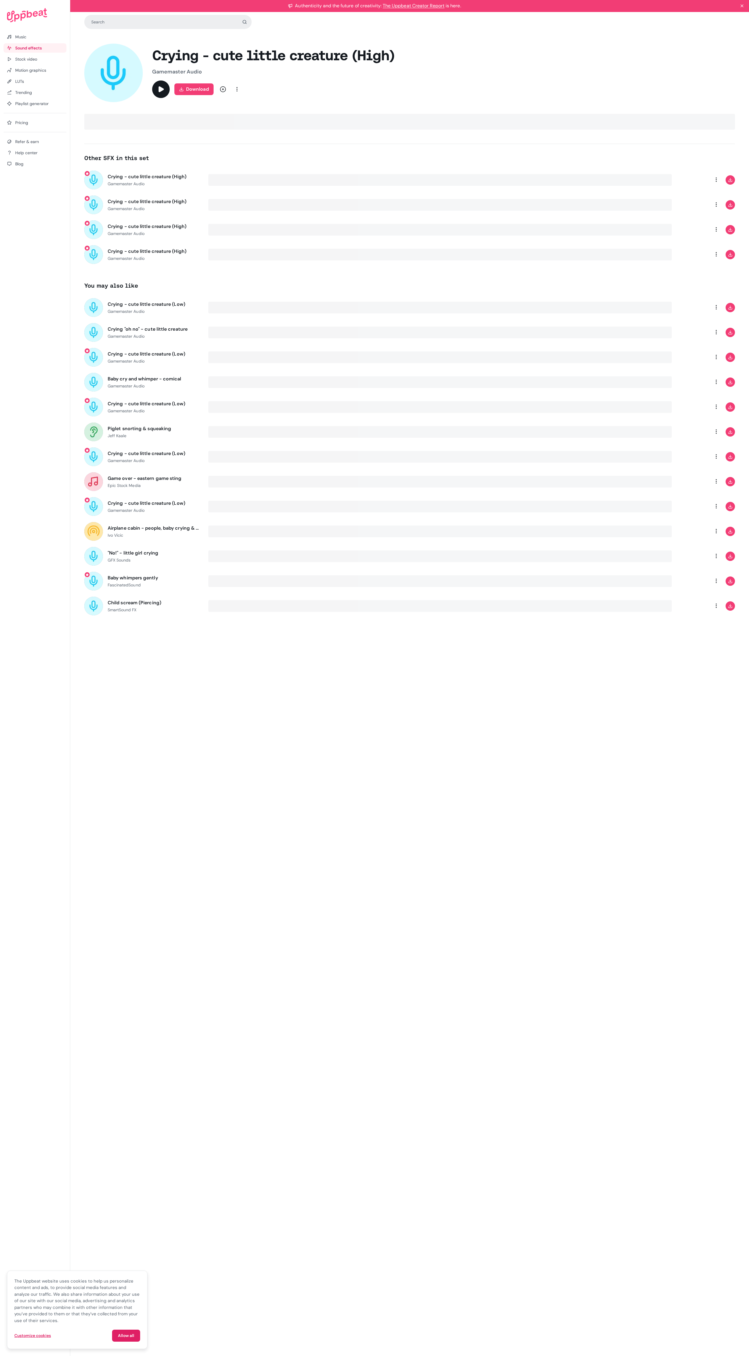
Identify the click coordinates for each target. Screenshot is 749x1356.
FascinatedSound (124, 585)
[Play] (161, 89)
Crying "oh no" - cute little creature (148, 329)
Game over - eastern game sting (144, 478)
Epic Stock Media (124, 485)
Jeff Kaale (117, 435)
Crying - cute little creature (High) (147, 177)
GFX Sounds (119, 560)
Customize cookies (32, 1335)
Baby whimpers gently (133, 578)
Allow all (126, 1335)
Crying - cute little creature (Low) (146, 304)
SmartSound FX (122, 609)
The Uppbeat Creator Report (413, 6)
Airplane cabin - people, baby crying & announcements (154, 528)
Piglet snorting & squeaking (139, 428)
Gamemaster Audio (177, 71)
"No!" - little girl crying (133, 553)
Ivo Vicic (115, 535)
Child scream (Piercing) (134, 603)
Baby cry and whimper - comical (144, 379)
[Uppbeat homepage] (35, 15)
